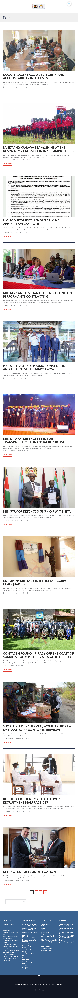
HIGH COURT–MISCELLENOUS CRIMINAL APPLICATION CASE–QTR (32, 221)
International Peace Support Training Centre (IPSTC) (11, 946)
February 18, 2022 (9, 593)
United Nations (45, 924)
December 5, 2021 (10, 738)
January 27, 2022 (9, 665)
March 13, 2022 (9, 520)
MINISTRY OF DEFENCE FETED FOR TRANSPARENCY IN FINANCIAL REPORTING (34, 440)
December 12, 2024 (10, 159)
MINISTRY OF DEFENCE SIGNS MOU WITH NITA (37, 511)
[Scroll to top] (39, 976)
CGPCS (43, 930)
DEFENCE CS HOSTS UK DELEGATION (29, 872)
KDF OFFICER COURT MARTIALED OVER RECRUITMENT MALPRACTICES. (31, 800)
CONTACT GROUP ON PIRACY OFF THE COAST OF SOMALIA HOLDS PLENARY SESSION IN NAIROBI (38, 655)
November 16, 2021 (10, 811)
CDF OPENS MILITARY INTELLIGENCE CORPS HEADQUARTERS (35, 582)
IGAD (42, 926)
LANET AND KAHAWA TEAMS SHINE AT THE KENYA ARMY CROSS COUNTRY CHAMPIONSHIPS (38, 149)
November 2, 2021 (9, 880)
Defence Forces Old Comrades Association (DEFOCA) (29, 940)
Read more (8, 91)
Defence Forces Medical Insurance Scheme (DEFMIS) (29, 934)
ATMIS (43, 928)
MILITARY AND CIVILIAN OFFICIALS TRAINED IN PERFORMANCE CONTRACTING (37, 294)
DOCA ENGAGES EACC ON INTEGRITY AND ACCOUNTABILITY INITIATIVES (33, 76)
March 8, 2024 (8, 378)
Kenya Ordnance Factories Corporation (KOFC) (29, 946)
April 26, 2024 (8, 232)
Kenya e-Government (47, 934)
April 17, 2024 (8, 305)
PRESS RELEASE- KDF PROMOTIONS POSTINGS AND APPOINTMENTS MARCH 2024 (36, 367)
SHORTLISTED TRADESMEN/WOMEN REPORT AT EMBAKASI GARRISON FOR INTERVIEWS (38, 727)
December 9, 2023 (10, 450)
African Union (45, 932)
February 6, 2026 (9, 87)
